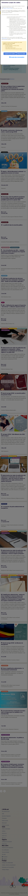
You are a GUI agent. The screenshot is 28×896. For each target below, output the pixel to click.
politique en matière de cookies (7, 8)
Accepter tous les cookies (10, 53)
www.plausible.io (4, 38)
